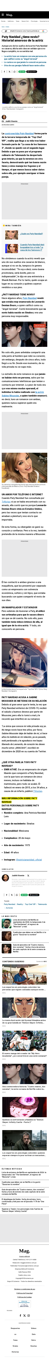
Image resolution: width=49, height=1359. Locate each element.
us (15, 1334)
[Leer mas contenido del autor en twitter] (28, 876)
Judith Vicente (11, 121)
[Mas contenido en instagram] (29, 1316)
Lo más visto (9, 916)
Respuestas (15, 1328)
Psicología (34, 21)
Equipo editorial (24, 1256)
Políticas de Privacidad (24, 1293)
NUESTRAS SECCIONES (24, 1323)
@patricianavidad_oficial (29, 859)
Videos (33, 1328)
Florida (3, 21)
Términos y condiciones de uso (24, 1289)
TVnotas (37, 791)
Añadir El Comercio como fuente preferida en (24, 31)
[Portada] (24, 1255)
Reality (20, 904)
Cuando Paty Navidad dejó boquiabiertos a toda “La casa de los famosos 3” (32, 247)
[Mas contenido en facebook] (20, 1316)
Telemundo (42, 904)
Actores (9, 908)
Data (33, 1334)
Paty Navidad (9, 904)
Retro (33, 1340)
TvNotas (6, 501)
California (11, 21)
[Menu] (4, 15)
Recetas (34, 1346)
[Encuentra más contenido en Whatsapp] (14, 71)
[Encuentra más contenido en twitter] (9, 71)
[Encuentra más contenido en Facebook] (4, 71)
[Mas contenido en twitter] (24, 1316)
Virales (15, 1346)
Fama (15, 1340)
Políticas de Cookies (24, 1297)
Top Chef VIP (30, 904)
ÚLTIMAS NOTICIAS (12, 1169)
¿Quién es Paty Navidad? (31, 234)
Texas (17, 21)
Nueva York (25, 21)
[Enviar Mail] (3, 121)
